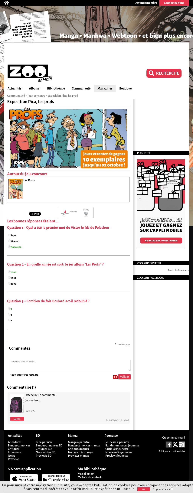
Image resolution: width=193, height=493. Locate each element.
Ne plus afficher (162, 489)
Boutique (125, 88)
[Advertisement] (96, 52)
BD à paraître (44, 442)
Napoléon (16, 247)
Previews (13, 459)
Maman (15, 241)
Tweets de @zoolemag (178, 270)
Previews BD (43, 455)
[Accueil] (8, 3)
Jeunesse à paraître (117, 442)
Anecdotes (14, 442)
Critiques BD (44, 448)
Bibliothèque (56, 88)
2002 (13, 283)
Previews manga (78, 455)
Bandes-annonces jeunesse (122, 445)
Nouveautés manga (80, 452)
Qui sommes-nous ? (173, 437)
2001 (13, 277)
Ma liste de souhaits (90, 477)
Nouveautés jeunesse (118, 452)
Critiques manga (78, 448)
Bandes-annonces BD (49, 445)
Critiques (13, 448)
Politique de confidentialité (172, 451)
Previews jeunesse (116, 455)
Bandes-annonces (19, 445)
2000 (13, 272)
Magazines (105, 88)
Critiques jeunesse (117, 448)
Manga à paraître (79, 442)
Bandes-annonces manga (84, 445)
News (11, 455)
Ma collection (86, 473)
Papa (13, 235)
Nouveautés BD (45, 452)
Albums (34, 88)
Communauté (81, 88)
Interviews (14, 452)
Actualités (14, 88)
